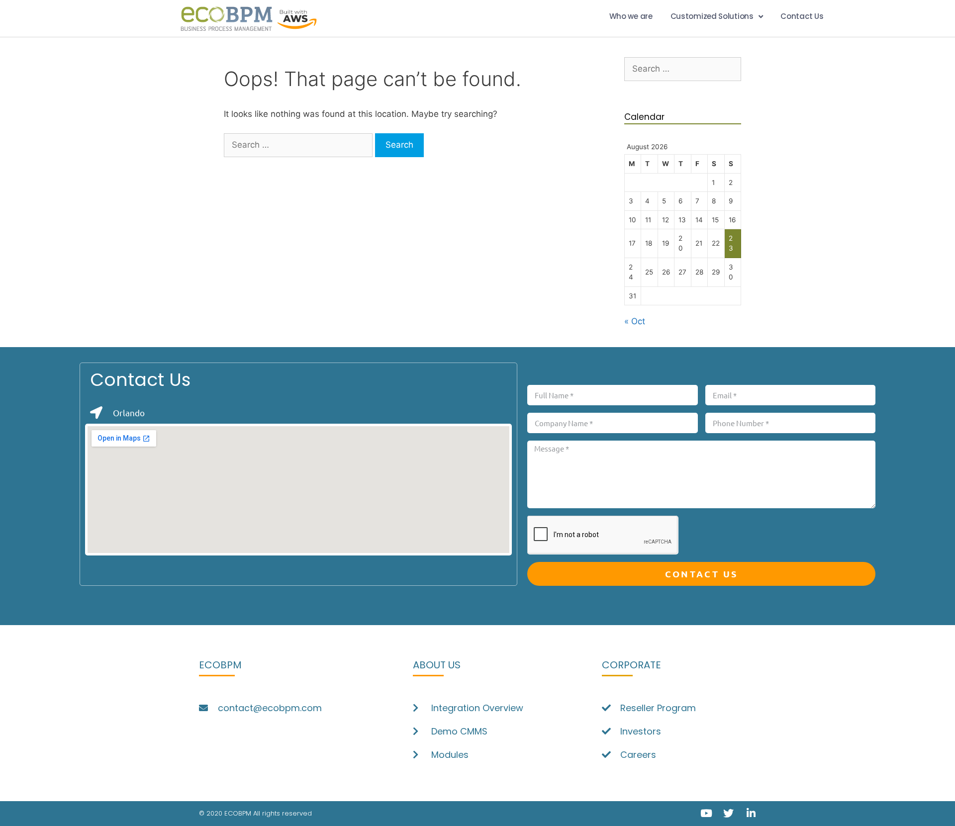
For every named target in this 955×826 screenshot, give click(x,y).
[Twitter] (728, 813)
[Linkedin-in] (751, 813)
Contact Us (801, 16)
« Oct (634, 321)
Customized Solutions (712, 16)
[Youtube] (706, 813)
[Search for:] (299, 145)
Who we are (631, 16)
